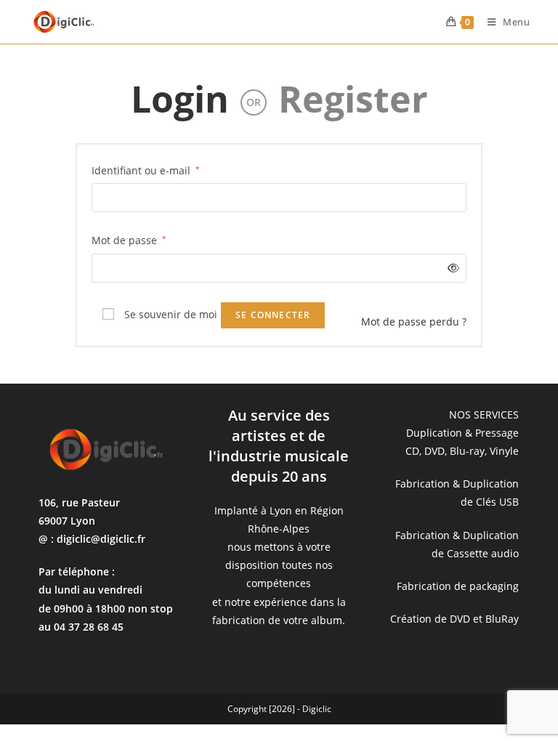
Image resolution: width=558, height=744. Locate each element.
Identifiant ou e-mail (146, 169)
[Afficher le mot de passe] (451, 268)
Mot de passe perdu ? (413, 321)
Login (180, 99)
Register (353, 99)
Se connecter (272, 315)
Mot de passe (129, 239)
